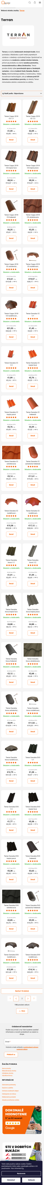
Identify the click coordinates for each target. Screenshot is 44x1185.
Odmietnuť (11, 1180)
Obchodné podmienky (9, 1085)
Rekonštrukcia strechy (9, 1071)
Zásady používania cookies (10, 1100)
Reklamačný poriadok (9, 1097)
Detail (11, 140)
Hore (23, 1011)
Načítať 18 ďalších (22, 991)
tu (23, 1168)
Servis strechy (6, 1068)
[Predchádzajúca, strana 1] (16, 998)
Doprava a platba (7, 1088)
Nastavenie (21, 1173)
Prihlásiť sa (11, 1054)
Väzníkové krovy (7, 1075)
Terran (22, 11)
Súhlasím (31, 1180)
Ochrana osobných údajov (10, 1091)
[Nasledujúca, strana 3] (28, 998)
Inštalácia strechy (7, 1073)
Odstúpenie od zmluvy (9, 1094)
